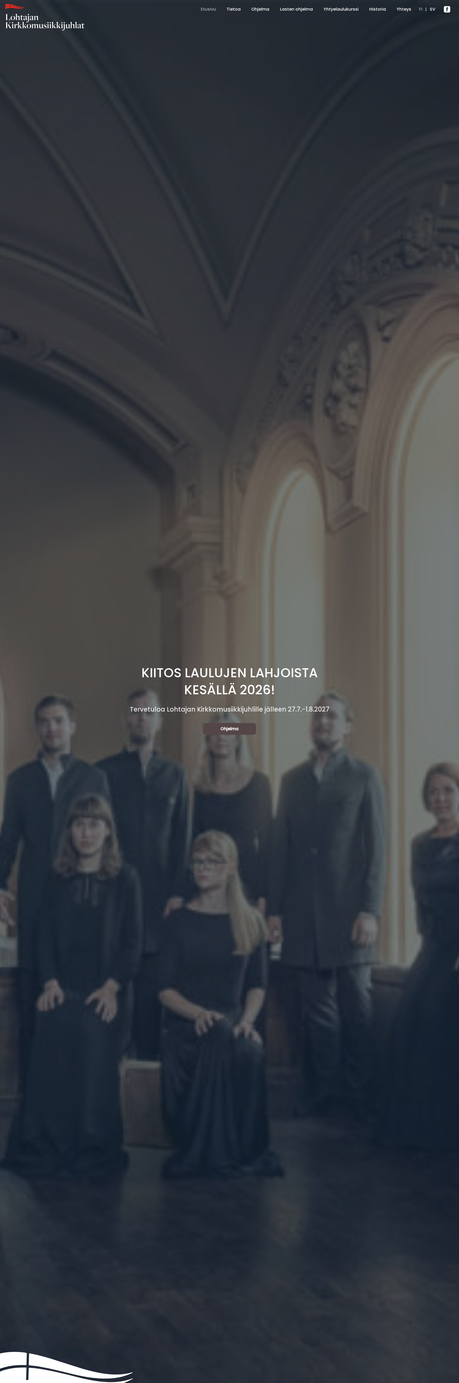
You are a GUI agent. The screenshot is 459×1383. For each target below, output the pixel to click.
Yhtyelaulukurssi (341, 9)
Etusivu (208, 9)
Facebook (447, 9)
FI (420, 9)
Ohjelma (260, 9)
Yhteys (404, 9)
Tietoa (234, 9)
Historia (377, 9)
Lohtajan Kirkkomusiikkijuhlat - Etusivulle (58, 17)
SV (432, 9)
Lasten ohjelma (296, 9)
